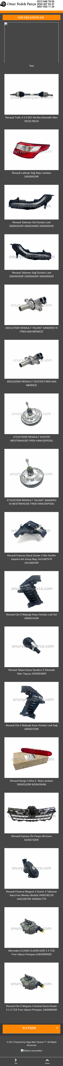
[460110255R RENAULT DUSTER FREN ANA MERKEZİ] (31, 359)
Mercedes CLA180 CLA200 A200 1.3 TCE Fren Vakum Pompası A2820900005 (31, 952)
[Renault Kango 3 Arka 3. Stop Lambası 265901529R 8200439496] (31, 757)
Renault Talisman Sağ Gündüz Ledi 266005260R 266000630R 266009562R (31, 274)
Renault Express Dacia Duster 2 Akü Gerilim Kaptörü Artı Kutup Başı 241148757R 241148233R (31, 559)
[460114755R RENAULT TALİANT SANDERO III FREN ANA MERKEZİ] (31, 305)
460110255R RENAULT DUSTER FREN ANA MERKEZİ (31, 383)
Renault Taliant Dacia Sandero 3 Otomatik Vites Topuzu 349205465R (31, 672)
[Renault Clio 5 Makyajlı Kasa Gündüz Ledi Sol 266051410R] (31, 591)
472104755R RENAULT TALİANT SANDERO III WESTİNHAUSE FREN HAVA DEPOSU (31, 502)
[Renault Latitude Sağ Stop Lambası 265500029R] (31, 150)
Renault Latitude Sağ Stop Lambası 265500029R (31, 174)
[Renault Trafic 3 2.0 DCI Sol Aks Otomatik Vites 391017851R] (31, 94)
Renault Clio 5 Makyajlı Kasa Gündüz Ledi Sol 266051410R (31, 616)
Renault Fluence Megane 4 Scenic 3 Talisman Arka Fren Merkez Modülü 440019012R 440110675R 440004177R (31, 895)
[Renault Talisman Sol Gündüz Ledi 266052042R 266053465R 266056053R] (31, 202)
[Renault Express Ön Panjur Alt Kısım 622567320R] (31, 813)
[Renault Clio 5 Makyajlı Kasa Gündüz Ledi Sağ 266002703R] (31, 702)
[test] (31, 42)
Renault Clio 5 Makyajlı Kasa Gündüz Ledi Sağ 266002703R (31, 727)
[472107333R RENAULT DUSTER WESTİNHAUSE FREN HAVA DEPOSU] (31, 414)
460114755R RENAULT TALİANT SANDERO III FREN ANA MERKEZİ (31, 329)
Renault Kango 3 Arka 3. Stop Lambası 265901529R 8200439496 (31, 782)
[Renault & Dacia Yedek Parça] (31, 4)
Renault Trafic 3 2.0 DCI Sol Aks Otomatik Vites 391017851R (31, 119)
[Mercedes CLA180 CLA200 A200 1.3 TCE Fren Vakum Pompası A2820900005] (31, 927)
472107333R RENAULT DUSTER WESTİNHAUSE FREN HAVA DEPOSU (31, 439)
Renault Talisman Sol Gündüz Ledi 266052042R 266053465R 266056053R (31, 224)
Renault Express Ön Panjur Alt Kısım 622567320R (31, 838)
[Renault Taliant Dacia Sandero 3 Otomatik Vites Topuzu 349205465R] (31, 647)
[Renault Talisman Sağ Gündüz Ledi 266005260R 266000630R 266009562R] (31, 252)
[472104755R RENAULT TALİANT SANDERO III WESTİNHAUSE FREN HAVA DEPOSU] (31, 473)
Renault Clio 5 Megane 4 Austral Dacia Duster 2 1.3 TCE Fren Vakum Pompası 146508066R (31, 1008)
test (31, 65)
